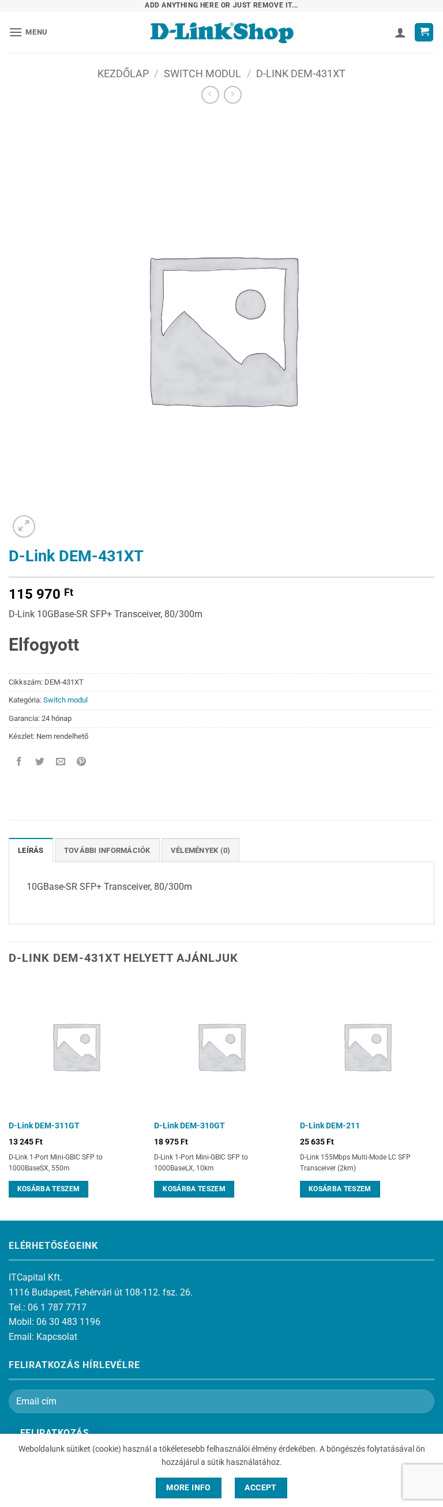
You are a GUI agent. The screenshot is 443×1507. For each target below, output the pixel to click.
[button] (28, 32)
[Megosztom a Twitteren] (40, 762)
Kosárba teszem (48, 1189)
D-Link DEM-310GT (189, 1126)
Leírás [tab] (31, 850)
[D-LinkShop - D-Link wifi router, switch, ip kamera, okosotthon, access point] (222, 32)
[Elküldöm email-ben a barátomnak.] (60, 762)
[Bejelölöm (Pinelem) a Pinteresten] (81, 762)
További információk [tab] (107, 850)
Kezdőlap (123, 73)
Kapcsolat (56, 1336)
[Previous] (9, 1098)
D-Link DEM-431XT (301, 73)
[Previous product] (233, 95)
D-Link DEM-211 (330, 1126)
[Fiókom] (400, 32)
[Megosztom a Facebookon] (19, 762)
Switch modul (202, 73)
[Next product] (210, 95)
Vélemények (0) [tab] (201, 850)
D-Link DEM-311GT (44, 1126)
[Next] (433, 1098)
